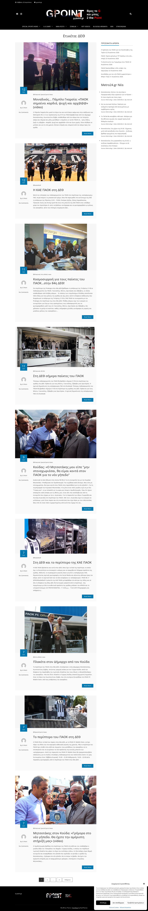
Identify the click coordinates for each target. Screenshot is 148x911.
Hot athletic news (46, 274)
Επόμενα (67, 880)
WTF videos (85, 26)
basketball (38, 185)
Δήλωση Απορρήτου (125, 907)
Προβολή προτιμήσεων (135, 903)
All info (43, 371)
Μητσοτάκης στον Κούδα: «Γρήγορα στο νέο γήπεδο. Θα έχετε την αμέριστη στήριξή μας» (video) (62, 837)
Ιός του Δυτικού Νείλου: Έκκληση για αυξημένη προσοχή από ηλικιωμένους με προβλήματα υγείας (115, 106)
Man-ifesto (60, 26)
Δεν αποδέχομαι (118, 903)
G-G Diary (47, 26)
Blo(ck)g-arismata (100, 26)
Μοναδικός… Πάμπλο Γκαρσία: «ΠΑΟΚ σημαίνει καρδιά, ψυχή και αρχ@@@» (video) (60, 103)
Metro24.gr (109, 100)
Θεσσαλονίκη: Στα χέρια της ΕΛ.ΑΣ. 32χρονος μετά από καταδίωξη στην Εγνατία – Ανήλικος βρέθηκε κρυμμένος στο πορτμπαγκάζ (116, 131)
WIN (111, 26)
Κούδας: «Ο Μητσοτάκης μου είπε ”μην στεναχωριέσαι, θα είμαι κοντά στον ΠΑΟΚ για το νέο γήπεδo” (61, 471)
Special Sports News (30, 26)
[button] (144, 884)
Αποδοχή (103, 903)
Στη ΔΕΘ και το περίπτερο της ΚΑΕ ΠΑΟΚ (62, 562)
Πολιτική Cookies (114, 907)
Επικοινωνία (121, 26)
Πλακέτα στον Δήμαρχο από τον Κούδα (61, 662)
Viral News (75, 908)
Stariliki (73, 26)
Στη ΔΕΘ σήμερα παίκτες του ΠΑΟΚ (58, 376)
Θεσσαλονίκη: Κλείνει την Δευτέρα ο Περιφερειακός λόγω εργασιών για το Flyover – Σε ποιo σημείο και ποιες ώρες (116, 94)
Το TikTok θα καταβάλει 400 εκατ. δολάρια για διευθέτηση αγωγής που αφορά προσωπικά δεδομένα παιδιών (116, 118)
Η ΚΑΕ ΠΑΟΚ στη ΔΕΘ (48, 190)
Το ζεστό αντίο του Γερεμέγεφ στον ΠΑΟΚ (115, 62)
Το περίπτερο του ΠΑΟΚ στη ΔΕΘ (57, 737)
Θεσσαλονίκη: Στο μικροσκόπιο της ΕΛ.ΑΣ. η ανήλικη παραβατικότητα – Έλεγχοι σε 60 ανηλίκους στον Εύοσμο (116, 143)
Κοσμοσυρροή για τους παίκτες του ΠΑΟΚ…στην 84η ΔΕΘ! (59, 281)
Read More (87, 133)
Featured (37, 94)
